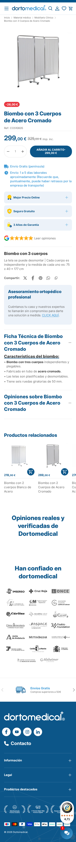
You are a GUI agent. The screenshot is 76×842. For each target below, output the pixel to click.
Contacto (21, 743)
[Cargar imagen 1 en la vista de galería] (38, 61)
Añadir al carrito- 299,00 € (50, 151)
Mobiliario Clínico (43, 18)
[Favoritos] (64, 8)
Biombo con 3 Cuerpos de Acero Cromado (27, 21)
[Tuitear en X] (25, 278)
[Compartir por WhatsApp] (48, 278)
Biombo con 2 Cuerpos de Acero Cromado (51, 487)
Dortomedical (20, 832)
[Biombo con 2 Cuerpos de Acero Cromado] (53, 456)
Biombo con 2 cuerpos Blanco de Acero (17, 487)
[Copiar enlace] (56, 278)
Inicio (7, 18)
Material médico (22, 18)
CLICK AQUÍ (50, 315)
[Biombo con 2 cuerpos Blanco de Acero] (19, 456)
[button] (70, 8)
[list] (38, 62)
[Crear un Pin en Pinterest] (40, 278)
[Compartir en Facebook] (33, 278)
